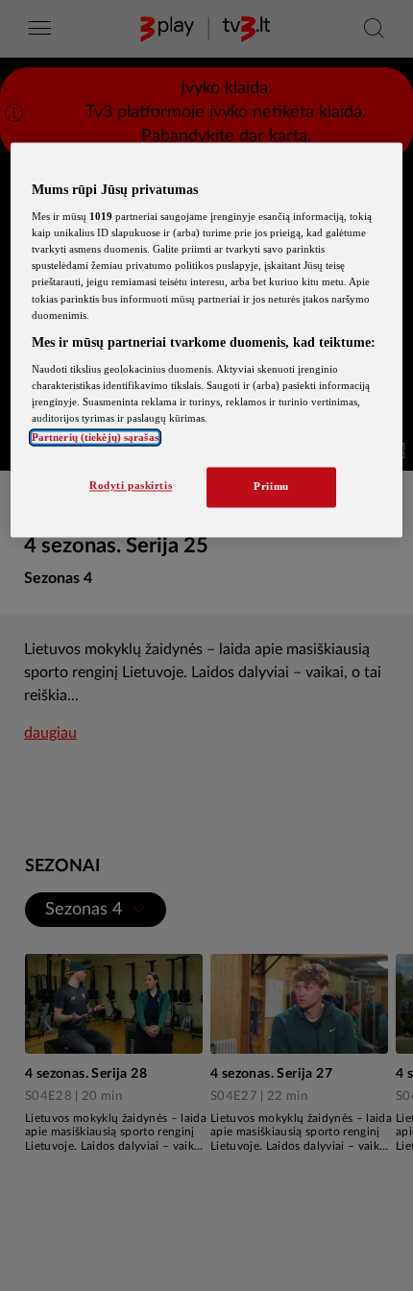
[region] (207, 340)
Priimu (271, 487)
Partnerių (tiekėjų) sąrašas (95, 438)
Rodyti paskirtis (130, 486)
